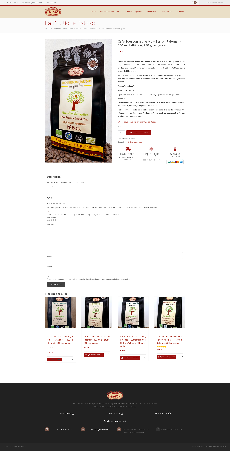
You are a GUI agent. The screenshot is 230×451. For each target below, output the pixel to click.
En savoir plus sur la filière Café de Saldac (138, 122)
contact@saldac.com (33, 3)
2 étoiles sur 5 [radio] (49, 220)
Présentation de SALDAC (110, 12)
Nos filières (151, 12)
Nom (49, 257)
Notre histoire (113, 413)
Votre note (52, 217)
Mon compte (51, 3)
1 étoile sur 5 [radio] (48, 220)
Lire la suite (56, 359)
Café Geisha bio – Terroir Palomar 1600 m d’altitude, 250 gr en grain (97, 339)
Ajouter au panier (139, 133)
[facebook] (158, 429)
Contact (181, 12)
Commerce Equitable (134, 12)
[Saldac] (53, 11)
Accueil (93, 12)
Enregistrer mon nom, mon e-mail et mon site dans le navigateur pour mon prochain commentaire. (88, 279)
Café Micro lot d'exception (134, 142)
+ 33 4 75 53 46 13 (64, 430)
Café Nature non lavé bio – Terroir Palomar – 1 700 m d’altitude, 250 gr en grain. (170, 339)
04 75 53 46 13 (12, 3)
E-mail (50, 266)
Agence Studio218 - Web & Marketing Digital (212, 446)
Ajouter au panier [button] (94, 355)
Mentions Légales (20, 446)
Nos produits (167, 12)
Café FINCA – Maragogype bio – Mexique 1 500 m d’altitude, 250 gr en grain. (60, 339)
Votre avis (52, 224)
